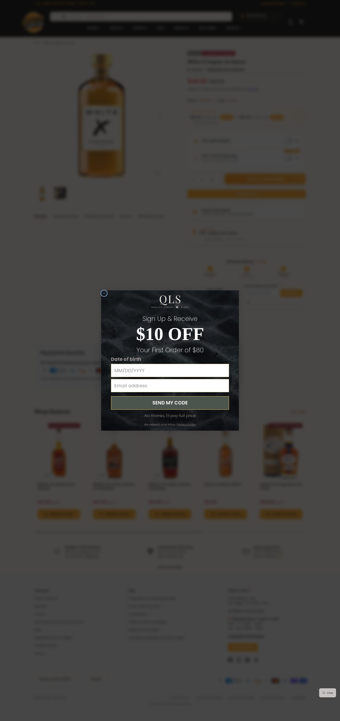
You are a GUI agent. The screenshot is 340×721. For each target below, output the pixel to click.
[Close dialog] (104, 293)
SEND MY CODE (170, 403)
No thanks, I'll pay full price (170, 415)
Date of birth (126, 359)
